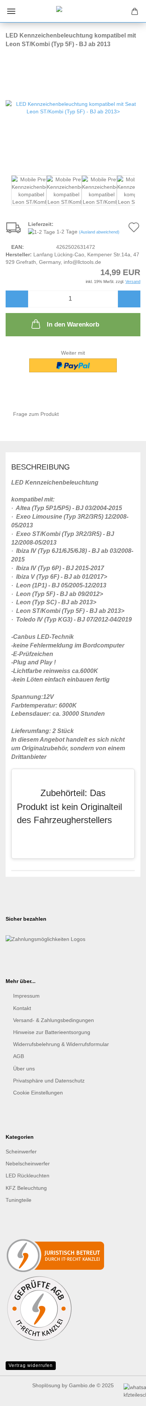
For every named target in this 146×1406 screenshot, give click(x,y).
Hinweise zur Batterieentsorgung (51, 1032)
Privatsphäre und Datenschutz (49, 1081)
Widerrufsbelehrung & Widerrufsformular (61, 1044)
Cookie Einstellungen (38, 1093)
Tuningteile (18, 1200)
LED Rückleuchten (27, 1176)
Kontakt (22, 1008)
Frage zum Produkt (36, 414)
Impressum (26, 996)
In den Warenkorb (73, 324)
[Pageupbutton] (20, 1365)
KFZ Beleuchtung (26, 1188)
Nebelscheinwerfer (28, 1164)
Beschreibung (40, 467)
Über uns (24, 1069)
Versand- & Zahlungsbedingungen (53, 1020)
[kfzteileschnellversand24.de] (73, 11)
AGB (18, 1056)
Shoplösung (46, 1385)
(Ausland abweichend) (99, 232)
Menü (11, 11)
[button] (17, 299)
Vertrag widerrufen (31, 1365)
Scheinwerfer (21, 1152)
